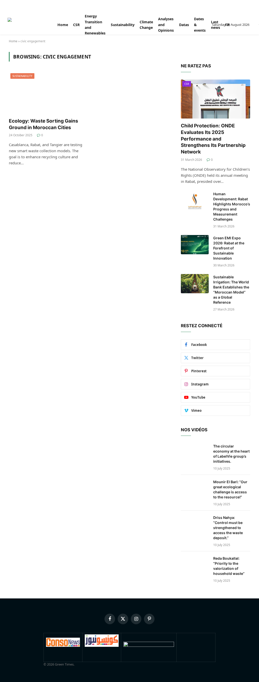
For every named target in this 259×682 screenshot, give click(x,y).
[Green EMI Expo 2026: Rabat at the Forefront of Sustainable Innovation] (195, 244)
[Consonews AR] (102, 645)
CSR (76, 24)
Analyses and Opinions (166, 24)
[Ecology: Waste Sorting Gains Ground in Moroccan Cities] (46, 92)
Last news (215, 25)
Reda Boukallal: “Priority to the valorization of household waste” (229, 566)
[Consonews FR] (63, 645)
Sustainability (123, 24)
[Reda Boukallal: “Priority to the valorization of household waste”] (195, 565)
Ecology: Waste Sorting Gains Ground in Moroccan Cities (43, 124)
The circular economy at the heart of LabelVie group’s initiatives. (231, 453)
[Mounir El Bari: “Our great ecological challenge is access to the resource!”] (195, 488)
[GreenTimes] (148, 645)
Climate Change (146, 25)
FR (227, 24)
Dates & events (200, 24)
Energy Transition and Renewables (95, 24)
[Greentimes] (27, 24)
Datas (184, 24)
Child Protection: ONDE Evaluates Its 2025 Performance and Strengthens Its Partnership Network (213, 139)
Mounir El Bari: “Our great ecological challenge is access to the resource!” (230, 489)
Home (62, 24)
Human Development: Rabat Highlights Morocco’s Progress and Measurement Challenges (231, 206)
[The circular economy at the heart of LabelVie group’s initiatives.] (195, 452)
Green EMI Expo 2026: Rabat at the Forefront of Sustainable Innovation (228, 248)
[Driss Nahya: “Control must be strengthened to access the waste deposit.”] (195, 524)
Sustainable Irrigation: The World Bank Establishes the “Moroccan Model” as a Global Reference (231, 289)
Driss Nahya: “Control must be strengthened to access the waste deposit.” (228, 527)
